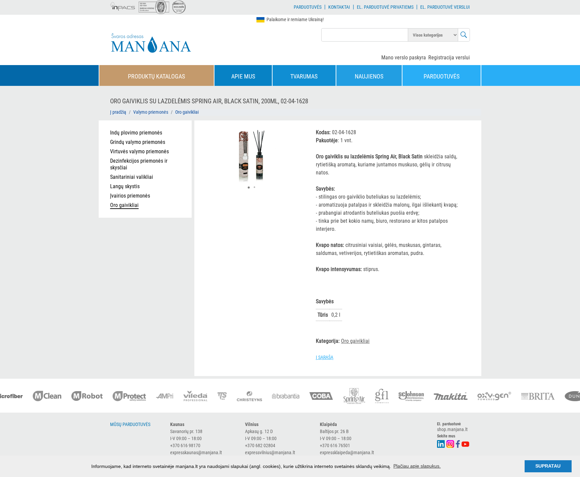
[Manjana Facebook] (458, 443)
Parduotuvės (308, 7)
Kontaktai (339, 7)
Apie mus (243, 76)
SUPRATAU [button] (548, 466)
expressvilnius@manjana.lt (270, 452)
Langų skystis (125, 186)
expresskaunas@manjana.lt (196, 452)
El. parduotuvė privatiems (385, 7)
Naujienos (369, 76)
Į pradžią (118, 112)
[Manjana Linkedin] (441, 443)
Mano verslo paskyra (403, 57)
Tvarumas (304, 76)
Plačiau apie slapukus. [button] (417, 466)
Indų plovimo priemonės (136, 132)
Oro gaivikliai (187, 112)
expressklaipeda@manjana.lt (347, 452)
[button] (296, 133)
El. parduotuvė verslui (445, 7)
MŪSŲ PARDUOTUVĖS (130, 424)
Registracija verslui (449, 57)
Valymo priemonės (150, 112)
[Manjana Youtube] (466, 443)
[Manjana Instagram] (450, 443)
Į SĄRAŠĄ (324, 357)
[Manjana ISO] (154, 7)
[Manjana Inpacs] (123, 5)
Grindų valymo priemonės (137, 142)
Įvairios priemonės (130, 196)
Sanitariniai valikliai (131, 177)
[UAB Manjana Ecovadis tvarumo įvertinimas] (179, 7)
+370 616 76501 (335, 445)
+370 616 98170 (185, 445)
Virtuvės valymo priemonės (139, 151)
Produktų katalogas (156, 76)
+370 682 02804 (260, 445)
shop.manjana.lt (452, 429)
